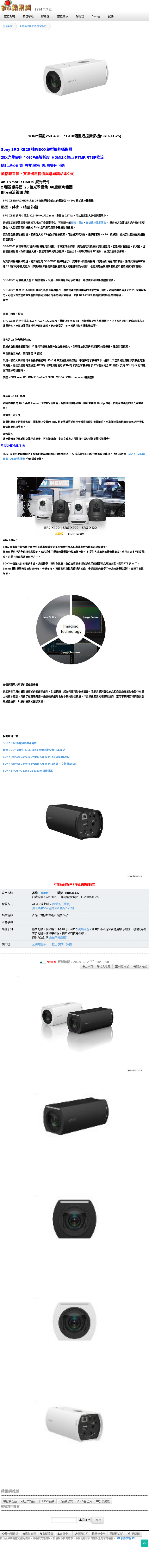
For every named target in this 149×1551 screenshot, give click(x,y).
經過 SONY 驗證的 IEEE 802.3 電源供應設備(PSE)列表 (34, 749)
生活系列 (7, 26)
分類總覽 (104, 1501)
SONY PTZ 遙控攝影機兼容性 (20, 743)
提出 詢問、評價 (62, 944)
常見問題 (134, 1533)
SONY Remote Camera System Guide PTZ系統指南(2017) (36, 756)
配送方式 (141, 966)
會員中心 (65, 1533)
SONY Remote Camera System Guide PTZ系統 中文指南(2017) (39, 763)
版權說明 (117, 1533)
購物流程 (30, 1533)
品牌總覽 (67, 1501)
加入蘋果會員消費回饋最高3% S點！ (54, 908)
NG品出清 (86, 1501)
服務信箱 (125, 1538)
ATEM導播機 (17, 458)
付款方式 (123, 966)
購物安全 (100, 1533)
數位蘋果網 (11, 1533)
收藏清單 (47, 1533)
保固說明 (82, 1533)
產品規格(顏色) (58, 937)
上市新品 (29, 1501)
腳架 (73, 222)
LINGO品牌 (47, 1501)
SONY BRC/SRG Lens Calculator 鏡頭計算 (28, 770)
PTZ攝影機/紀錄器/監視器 (33, 26)
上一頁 (89, 966)
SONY (45, 893)
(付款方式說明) (61, 904)
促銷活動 (11, 1501)
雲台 (81, 222)
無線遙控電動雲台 (96, 222)
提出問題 (83, 929)
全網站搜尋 (39, 944)
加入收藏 (105, 966)
